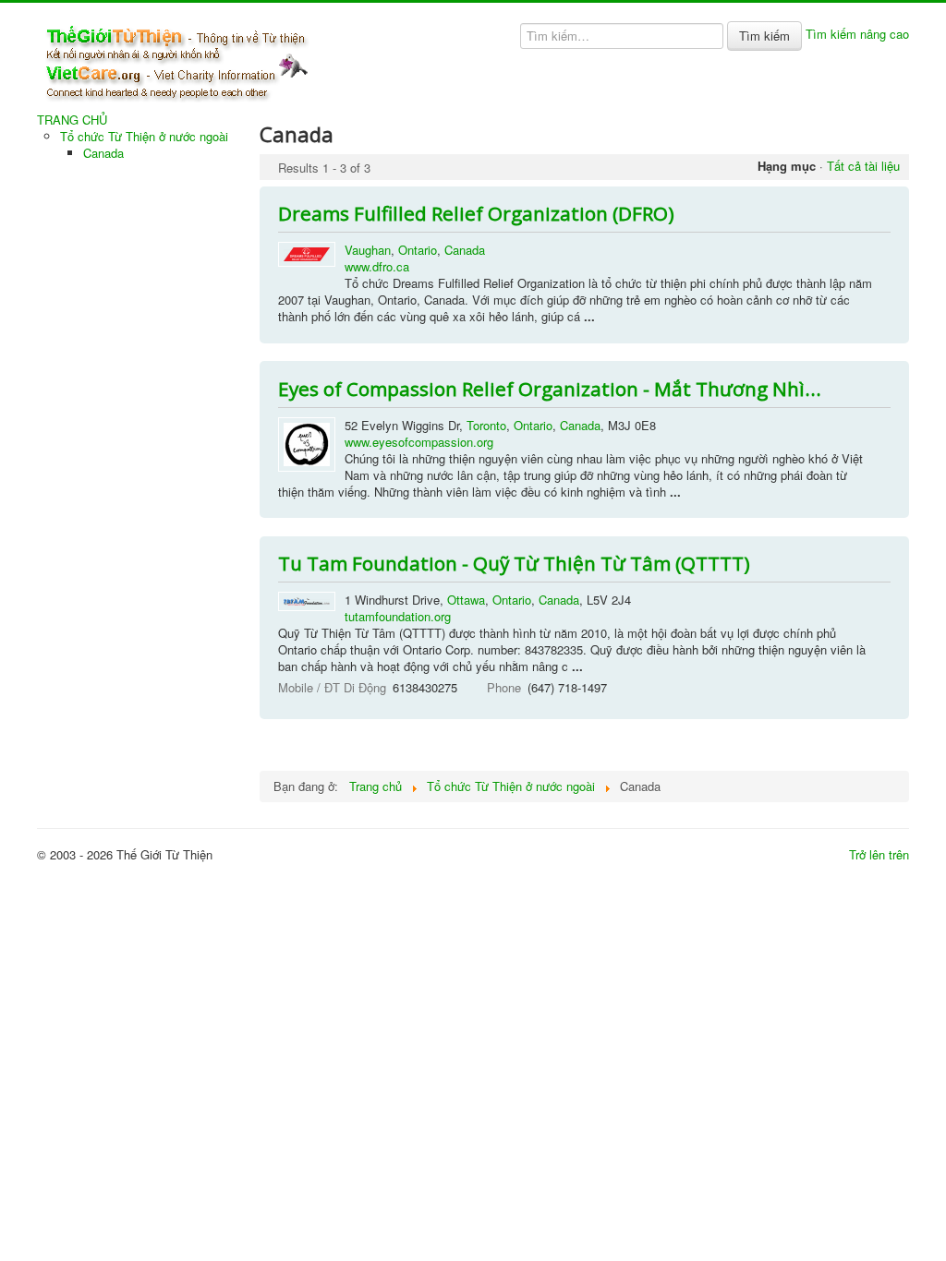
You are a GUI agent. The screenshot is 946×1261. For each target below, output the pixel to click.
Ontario (417, 249)
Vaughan (368, 249)
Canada (103, 153)
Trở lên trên (879, 854)
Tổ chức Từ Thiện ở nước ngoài (144, 136)
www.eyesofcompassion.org (419, 441)
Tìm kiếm (764, 35)
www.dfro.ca (377, 266)
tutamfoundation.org (398, 616)
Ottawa (466, 599)
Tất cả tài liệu (863, 165)
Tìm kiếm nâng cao (857, 33)
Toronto (486, 425)
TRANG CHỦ (72, 120)
